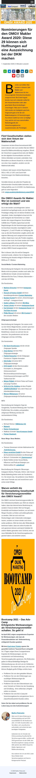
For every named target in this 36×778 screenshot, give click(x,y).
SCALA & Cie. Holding (12, 386)
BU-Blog (26, 303)
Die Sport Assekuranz (12, 346)
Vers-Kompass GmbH (24, 431)
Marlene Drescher (10, 288)
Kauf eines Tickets (14, 646)
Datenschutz (23, 773)
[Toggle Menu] (32, 2)
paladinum (20, 465)
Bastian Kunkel (9, 298)
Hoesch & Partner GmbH (13, 293)
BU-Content (26, 313)
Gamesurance (27, 457)
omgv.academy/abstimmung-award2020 (19, 192)
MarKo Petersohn (18, 713)
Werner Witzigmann (11, 394)
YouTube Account (10, 310)
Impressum (13, 773)
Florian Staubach (10, 434)
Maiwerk (7, 426)
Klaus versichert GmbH (12, 452)
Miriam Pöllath (9, 381)
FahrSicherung (9, 450)
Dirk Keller (7, 361)
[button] (5, 71)
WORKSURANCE (10, 389)
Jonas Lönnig (9, 305)
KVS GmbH (8, 366)
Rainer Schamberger (11, 429)
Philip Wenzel (9, 313)
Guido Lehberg (9, 303)
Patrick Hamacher (10, 356)
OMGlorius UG (21, 424)
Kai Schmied (8, 308)
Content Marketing (25, 295)
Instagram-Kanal (28, 305)
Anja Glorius (8, 351)
